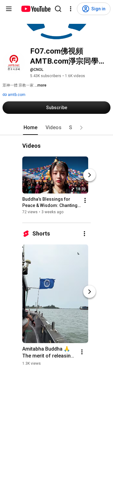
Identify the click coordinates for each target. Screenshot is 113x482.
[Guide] (9, 9)
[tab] (30, 127)
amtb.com (16, 95)
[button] (81, 127)
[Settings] (70, 9)
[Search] (58, 9)
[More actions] (85, 200)
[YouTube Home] (35, 9)
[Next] (89, 175)
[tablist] (56, 127)
